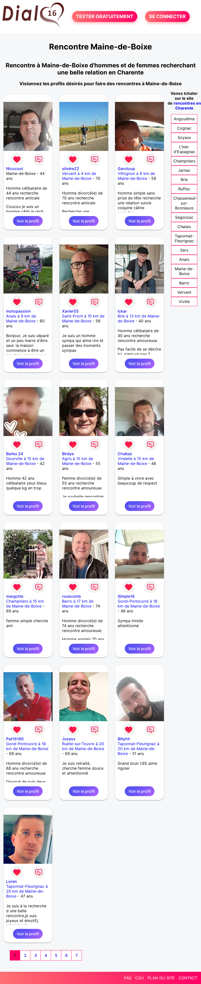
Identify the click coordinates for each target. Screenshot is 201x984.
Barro (184, 282)
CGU (139, 977)
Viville (184, 301)
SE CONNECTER (167, 17)
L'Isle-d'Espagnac (184, 149)
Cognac (184, 128)
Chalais (184, 226)
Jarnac (184, 170)
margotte (14, 596)
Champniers (184, 160)
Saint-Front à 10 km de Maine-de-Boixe (83, 318)
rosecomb (71, 596)
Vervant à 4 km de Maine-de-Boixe (79, 176)
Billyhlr (124, 738)
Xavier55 (70, 311)
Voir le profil (28, 221)
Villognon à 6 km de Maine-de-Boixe (136, 176)
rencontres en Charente (187, 105)
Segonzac (184, 217)
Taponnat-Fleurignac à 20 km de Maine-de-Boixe (138, 748)
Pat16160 (15, 738)
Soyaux (184, 137)
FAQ (127, 977)
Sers (184, 250)
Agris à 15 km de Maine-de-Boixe (77, 461)
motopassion (18, 311)
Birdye (68, 453)
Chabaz (125, 453)
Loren (11, 881)
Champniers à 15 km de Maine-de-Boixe (25, 603)
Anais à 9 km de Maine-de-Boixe (21, 318)
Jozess (68, 738)
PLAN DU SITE (161, 977)
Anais (184, 259)
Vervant (184, 292)
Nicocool (14, 168)
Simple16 (126, 596)
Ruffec (184, 188)
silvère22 (70, 168)
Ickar (122, 311)
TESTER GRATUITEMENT (104, 17)
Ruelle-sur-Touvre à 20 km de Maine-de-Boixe (83, 746)
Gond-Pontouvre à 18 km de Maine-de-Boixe (139, 603)
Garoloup (126, 168)
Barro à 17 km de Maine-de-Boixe (77, 603)
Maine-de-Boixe (184, 271)
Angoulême (184, 118)
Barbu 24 (14, 453)
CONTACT (187, 977)
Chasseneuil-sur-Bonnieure (185, 203)
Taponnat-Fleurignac (184, 238)
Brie (184, 179)
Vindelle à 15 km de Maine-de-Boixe (136, 461)
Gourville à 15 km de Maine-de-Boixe (25, 461)
